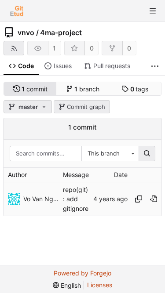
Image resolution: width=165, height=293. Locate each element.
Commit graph (86, 106)
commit (35, 89)
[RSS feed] (14, 48)
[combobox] (110, 154)
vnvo (26, 32)
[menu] (67, 285)
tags (139, 89)
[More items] (154, 66)
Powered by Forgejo (82, 273)
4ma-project (61, 32)
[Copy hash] (138, 199)
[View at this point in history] (153, 199)
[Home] (16, 11)
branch (86, 89)
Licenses (99, 285)
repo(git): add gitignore (75, 199)
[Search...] (147, 154)
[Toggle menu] (153, 11)
